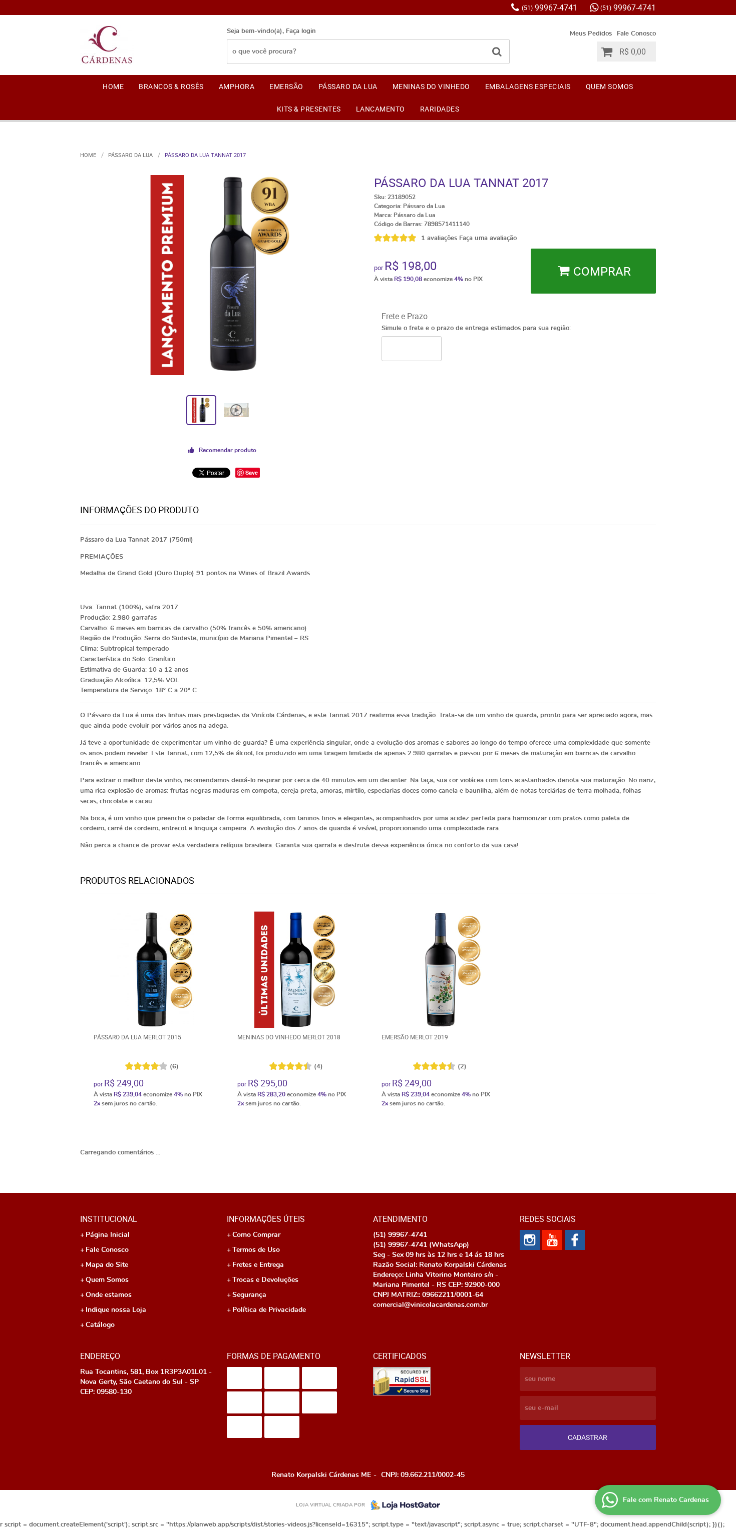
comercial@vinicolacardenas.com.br (430, 1304)
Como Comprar (256, 1234)
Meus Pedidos (591, 34)
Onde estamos (109, 1294)
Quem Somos (609, 86)
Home (113, 86)
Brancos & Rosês (171, 86)
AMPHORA (237, 86)
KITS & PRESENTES (309, 109)
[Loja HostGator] (402, 1505)
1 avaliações (439, 238)
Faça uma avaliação (488, 238)
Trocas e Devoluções (265, 1279)
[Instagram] (530, 1240)
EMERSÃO (286, 86)
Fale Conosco (636, 34)
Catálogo (100, 1324)
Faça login (301, 31)
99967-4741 (549, 7)
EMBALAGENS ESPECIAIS (528, 86)
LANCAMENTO (380, 109)
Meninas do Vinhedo (431, 86)
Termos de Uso (256, 1249)
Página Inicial (108, 1234)
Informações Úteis (266, 1218)
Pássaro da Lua (348, 86)
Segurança (249, 1294)
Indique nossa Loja (116, 1309)
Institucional (108, 1218)
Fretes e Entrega (258, 1264)
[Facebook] (575, 1240)
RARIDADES (440, 109)
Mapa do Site (107, 1264)
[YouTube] (552, 1240)
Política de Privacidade (269, 1309)
